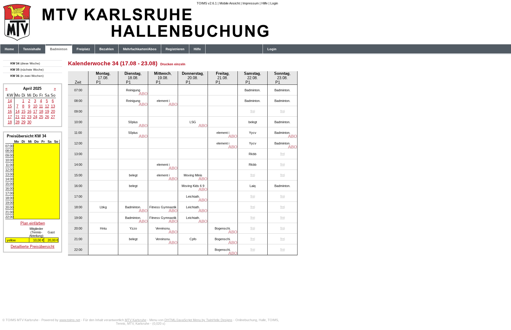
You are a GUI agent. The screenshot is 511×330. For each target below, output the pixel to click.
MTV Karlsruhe (135, 320)
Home (9, 49)
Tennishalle (32, 49)
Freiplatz (83, 49)
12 (47, 106)
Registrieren (175, 49)
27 (53, 117)
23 (29, 117)
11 (41, 106)
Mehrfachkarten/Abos (139, 49)
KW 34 (25, 63)
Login (274, 3)
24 (35, 117)
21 (17, 117)
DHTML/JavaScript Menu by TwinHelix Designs (198, 320)
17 (35, 111)
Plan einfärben (32, 223)
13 (53, 106)
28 (17, 122)
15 (10, 106)
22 (23, 117)
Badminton (58, 49)
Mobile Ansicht (229, 3)
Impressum (250, 3)
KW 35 (26, 69)
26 (47, 117)
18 (41, 111)
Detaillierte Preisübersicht (32, 246)
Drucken (166, 64)
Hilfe (264, 3)
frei (252, 111)
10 (35, 106)
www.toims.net (69, 320)
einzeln (179, 64)
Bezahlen (106, 49)
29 (23, 122)
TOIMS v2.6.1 (207, 3)
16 (10, 111)
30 (29, 122)
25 (41, 117)
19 (47, 111)
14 (10, 101)
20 (53, 111)
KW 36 (26, 75)
